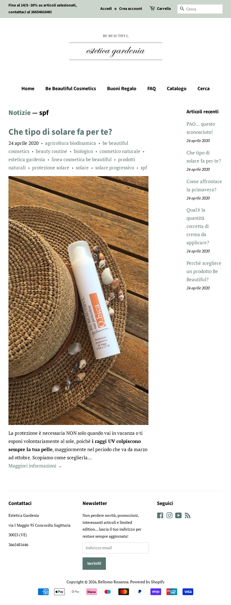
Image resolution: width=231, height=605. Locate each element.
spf (144, 167)
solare (82, 167)
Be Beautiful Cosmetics (70, 88)
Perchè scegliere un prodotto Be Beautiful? (203, 271)
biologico (83, 151)
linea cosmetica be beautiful (82, 159)
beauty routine (51, 151)
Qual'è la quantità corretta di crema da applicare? (197, 226)
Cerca (203, 88)
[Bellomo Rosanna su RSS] (188, 516)
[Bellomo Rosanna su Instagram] (169, 516)
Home (27, 88)
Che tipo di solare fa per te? (60, 132)
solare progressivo (114, 167)
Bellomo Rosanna (113, 581)
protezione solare (50, 167)
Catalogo (176, 88)
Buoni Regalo (121, 88)
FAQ (151, 88)
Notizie (19, 113)
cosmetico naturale (119, 151)
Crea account (130, 9)
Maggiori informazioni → (35, 465)
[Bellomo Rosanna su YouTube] (178, 516)
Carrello (164, 9)
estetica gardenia (26, 159)
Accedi (106, 9)
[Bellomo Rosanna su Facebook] (160, 516)
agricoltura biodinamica (70, 143)
